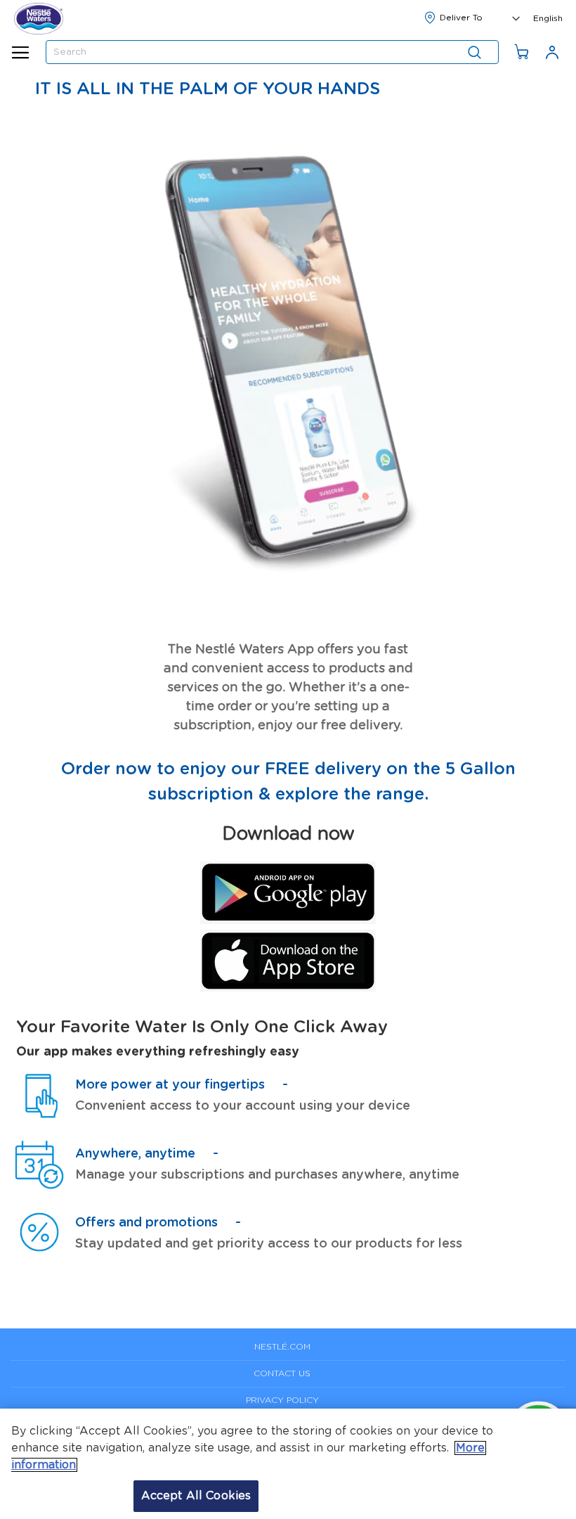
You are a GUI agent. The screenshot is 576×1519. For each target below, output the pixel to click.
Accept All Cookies (196, 1495)
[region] (288, 1464)
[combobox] (272, 52)
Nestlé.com (282, 1346)
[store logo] (38, 18)
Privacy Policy (282, 1400)
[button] (548, 17)
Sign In (552, 51)
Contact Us (282, 1373)
